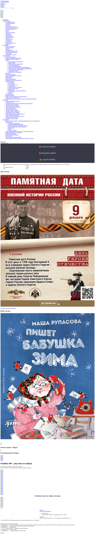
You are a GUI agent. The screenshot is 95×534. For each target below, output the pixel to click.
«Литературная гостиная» (11, 109)
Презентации (11, 127)
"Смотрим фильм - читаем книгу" (15, 69)
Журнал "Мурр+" (9, 76)
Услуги (7, 31)
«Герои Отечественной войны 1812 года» (15, 116)
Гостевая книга (9, 41)
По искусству (11, 91)
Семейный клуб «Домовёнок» (15, 72)
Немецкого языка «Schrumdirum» (15, 63)
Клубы (7, 60)
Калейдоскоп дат (9, 50)
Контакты (8, 25)
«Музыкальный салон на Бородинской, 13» (15, 113)
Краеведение (11, 89)
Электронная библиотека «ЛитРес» (13, 75)
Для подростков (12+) (13, 84)
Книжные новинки (10, 81)
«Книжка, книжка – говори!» (12, 110)
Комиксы (10, 93)
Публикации (8, 34)
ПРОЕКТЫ (5, 100)
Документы (8, 33)
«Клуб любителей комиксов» (14, 66)
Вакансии (8, 44)
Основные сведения (10, 22)
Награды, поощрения (10, 32)
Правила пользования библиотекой (13, 58)
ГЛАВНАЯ (5, 19)
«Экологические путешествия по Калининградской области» (19, 103)
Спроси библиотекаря (10, 57)
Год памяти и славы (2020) (11, 51)
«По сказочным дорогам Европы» (13, 107)
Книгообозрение (9, 94)
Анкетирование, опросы (11, 54)
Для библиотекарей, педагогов (15, 87)
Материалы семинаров (11, 133)
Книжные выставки (10, 95)
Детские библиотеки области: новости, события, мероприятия (19, 131)
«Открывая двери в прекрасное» (13, 111)
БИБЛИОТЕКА (6, 20)
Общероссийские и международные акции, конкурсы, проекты (20, 138)
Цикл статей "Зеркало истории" (13, 101)
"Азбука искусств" (10, 102)
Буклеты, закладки (12, 130)
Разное (9, 129)
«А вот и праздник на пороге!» (12, 105)
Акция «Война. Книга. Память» (13, 112)
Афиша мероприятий (10, 46)
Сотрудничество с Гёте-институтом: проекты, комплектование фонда (21, 98)
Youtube (2, 5)
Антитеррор (8, 40)
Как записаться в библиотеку (12, 27)
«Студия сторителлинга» (13, 65)
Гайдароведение (9, 36)
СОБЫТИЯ (5, 45)
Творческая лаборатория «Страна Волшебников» (19, 67)
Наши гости (8, 38)
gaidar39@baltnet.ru (5, 1)
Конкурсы (8, 73)
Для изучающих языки (13, 88)
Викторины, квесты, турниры (12, 59)
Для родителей (11, 86)
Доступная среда (9, 39)
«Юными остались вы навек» (12, 104)
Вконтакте (3, 4)
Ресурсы (7, 30)
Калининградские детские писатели (14, 80)
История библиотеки (10, 23)
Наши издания (9, 122)
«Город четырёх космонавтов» (12, 115)
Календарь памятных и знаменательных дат (18, 125)
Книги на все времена (10, 79)
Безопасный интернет (10, 74)
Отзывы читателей (10, 37)
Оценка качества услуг (11, 43)
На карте (2, 3)
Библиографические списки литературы (17, 126)
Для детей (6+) (11, 83)
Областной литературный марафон (13, 137)
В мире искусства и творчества (12, 97)
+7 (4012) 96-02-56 (5, 2)
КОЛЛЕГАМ (6, 119)
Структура (8, 24)
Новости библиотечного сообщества (14, 132)
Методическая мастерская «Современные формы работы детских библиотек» (23, 120)
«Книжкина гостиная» (13, 70)
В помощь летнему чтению (12, 117)
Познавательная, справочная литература (17, 90)
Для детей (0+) (11, 82)
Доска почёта (9, 53)
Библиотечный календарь (11, 52)
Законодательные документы (12, 134)
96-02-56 (41, 510)
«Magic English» (11, 62)
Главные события (9, 47)
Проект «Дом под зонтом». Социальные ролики (16, 96)
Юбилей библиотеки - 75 (11, 26)
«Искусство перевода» (11, 108)
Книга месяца (9, 77)
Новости (8, 48)
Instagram (3, 6)
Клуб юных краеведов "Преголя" (15, 61)
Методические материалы (14, 123)
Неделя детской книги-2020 (12, 118)
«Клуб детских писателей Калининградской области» (20, 68)
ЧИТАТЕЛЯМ (6, 55)
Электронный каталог (10, 29)
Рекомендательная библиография (15, 124)
